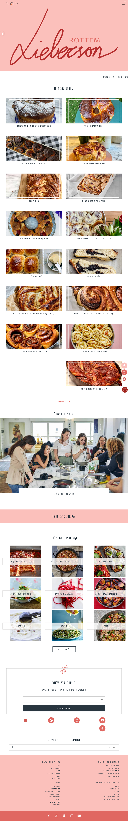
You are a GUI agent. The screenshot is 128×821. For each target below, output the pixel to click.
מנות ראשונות (106, 561)
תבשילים (56, 776)
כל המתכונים (55, 789)
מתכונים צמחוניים (64, 593)
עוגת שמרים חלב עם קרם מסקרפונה (34, 126)
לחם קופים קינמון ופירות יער (34, 238)
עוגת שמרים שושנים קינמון (34, 351)
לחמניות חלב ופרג (34, 276)
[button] (2, 33)
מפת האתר (56, 804)
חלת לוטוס (34, 201)
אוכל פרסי (56, 779)
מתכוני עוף (55, 768)
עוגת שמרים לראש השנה (94, 201)
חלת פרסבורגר (94, 276)
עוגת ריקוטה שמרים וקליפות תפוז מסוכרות (34, 314)
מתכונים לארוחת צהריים (64, 561)
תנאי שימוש (55, 802)
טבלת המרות (55, 794)
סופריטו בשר (113, 768)
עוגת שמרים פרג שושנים (34, 163)
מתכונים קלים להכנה (106, 593)
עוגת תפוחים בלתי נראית (108, 773)
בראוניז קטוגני (112, 765)
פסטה (116, 791)
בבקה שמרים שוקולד (94, 126)
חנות (58, 799)
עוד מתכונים (64, 401)
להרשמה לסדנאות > (64, 494)
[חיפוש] (12, 748)
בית (126, 77)
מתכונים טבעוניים (22, 593)
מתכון (119, 77)
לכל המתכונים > (64, 649)
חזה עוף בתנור (113, 776)
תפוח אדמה (114, 789)
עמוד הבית (56, 786)
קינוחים (22, 626)
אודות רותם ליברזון (52, 791)
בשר (106, 626)
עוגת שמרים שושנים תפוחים (94, 351)
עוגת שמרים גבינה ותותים (94, 163)
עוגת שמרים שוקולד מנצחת (94, 389)
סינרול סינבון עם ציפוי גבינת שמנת (94, 238)
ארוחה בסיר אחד (53, 773)
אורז (117, 786)
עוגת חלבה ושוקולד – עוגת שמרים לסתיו (94, 314)
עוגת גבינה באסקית (111, 771)
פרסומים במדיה (54, 797)
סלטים (64, 626)
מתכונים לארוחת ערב (22, 561)
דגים (58, 771)
